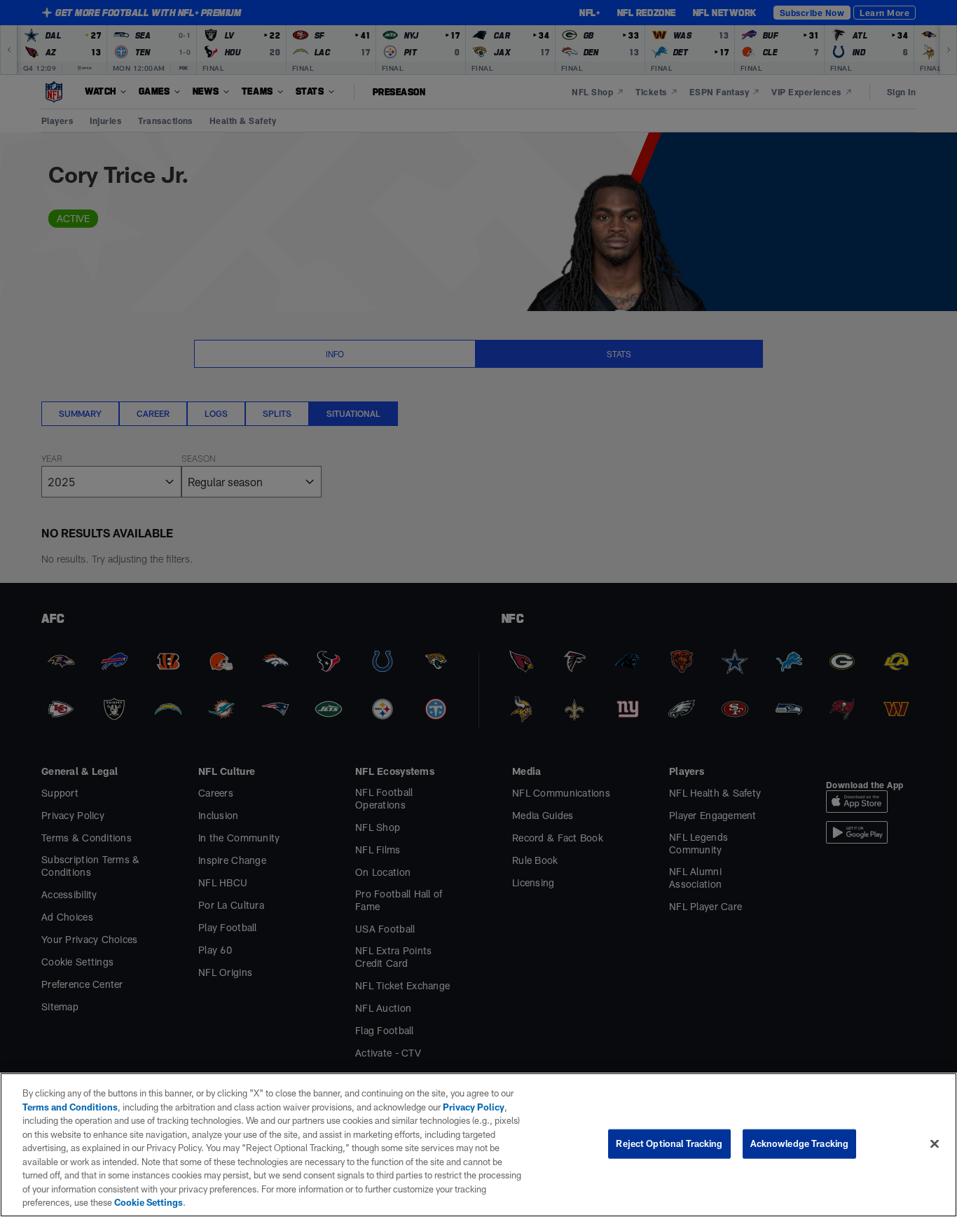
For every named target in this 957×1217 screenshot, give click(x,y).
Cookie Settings (148, 1202)
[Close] (934, 1144)
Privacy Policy (473, 1107)
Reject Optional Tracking (669, 1143)
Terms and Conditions (70, 1107)
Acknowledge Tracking (799, 1143)
